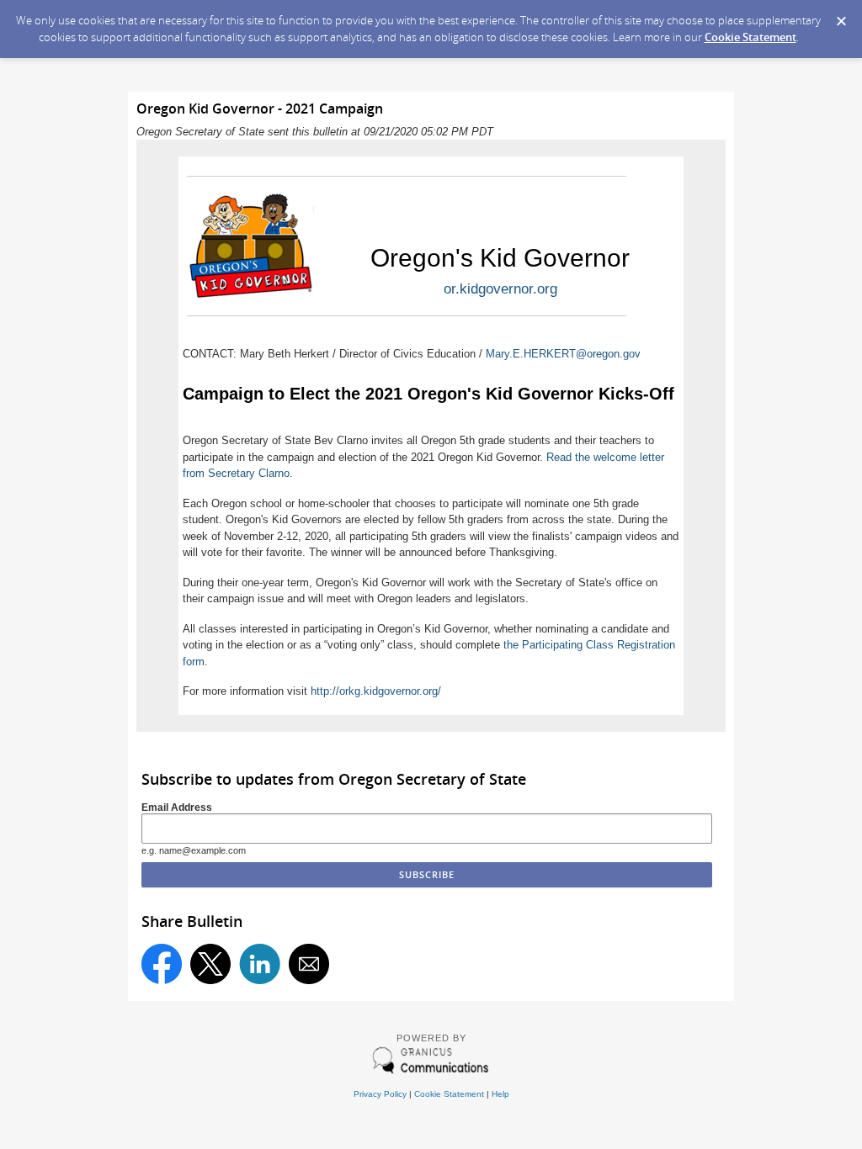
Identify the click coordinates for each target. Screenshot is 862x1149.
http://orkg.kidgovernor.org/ (376, 691)
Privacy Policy (380, 1094)
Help (500, 1094)
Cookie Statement (750, 37)
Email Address (176, 807)
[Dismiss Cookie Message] (841, 16)
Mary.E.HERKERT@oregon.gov (563, 353)
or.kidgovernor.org (500, 289)
